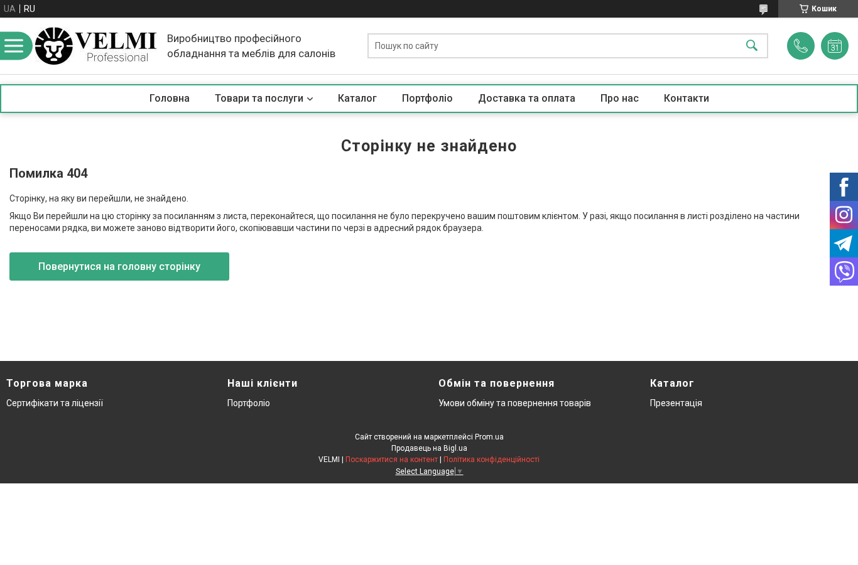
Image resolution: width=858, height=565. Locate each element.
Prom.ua (489, 437)
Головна (169, 98)
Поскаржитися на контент (391, 459)
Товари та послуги (259, 98)
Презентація (676, 403)
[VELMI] (96, 46)
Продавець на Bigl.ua (429, 448)
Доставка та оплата (526, 98)
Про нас (619, 98)
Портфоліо (427, 98)
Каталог (357, 98)
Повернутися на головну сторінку (119, 266)
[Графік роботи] (835, 46)
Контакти (686, 98)
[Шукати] (752, 46)
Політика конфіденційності (491, 459)
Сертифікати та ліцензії (54, 403)
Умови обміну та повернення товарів (514, 403)
